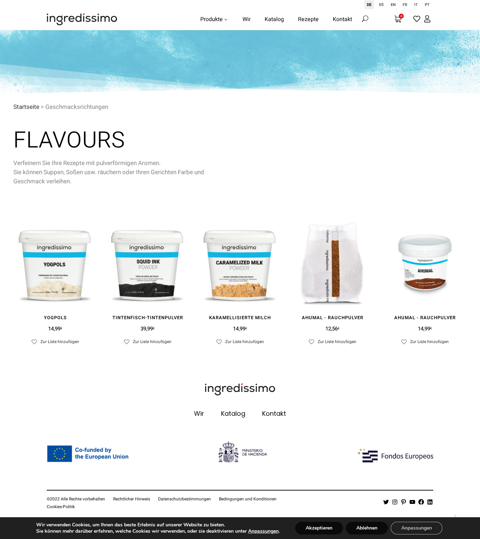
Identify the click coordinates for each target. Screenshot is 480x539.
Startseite (26, 107)
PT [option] (427, 5)
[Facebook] (421, 502)
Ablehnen (366, 528)
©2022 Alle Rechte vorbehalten (76, 499)
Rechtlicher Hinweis (131, 499)
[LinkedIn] (430, 502)
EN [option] (393, 5)
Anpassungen (263, 531)
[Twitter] (386, 502)
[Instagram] (394, 502)
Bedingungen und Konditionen (248, 499)
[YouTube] (412, 502)
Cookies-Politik (61, 507)
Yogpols (55, 317)
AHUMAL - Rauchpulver (332, 317)
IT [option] (416, 5)
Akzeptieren (319, 528)
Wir (199, 414)
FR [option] (405, 5)
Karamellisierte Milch (240, 317)
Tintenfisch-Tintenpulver (147, 317)
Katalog (233, 414)
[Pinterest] (403, 502)
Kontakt (274, 414)
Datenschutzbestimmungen (184, 499)
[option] (381, 5)
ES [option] (381, 5)
